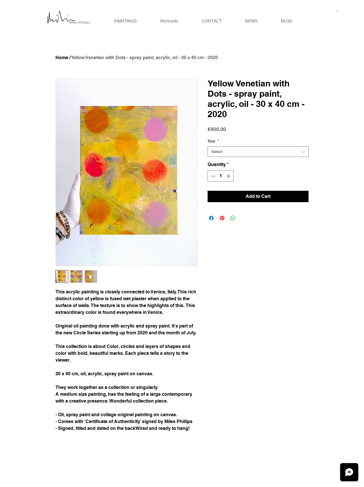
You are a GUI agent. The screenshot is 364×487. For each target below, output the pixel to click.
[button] (337, 10)
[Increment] (229, 176)
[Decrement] (212, 176)
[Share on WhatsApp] (232, 218)
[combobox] (258, 151)
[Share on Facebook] (211, 218)
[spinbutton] (220, 176)
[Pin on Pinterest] (222, 218)
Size (213, 141)
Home (61, 57)
